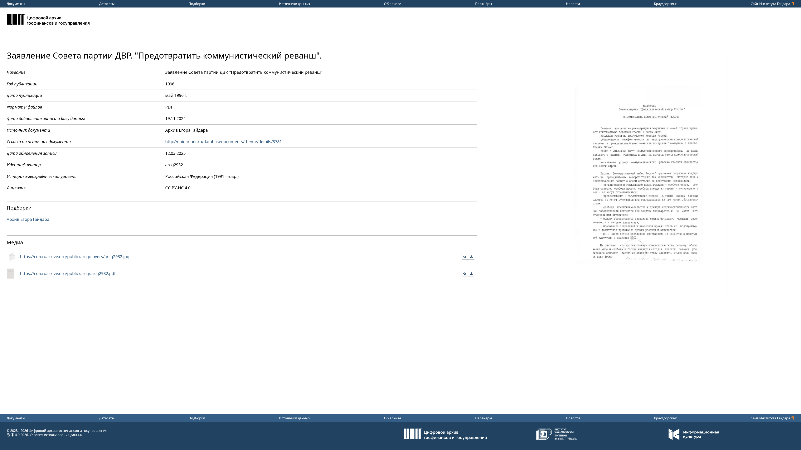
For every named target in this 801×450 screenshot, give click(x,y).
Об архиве (392, 4)
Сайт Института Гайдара (771, 4)
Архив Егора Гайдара (28, 219)
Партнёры (483, 4)
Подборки (197, 4)
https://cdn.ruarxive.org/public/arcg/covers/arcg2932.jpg (74, 256)
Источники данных (294, 4)
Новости (573, 4)
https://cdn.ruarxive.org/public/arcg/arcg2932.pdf (68, 273)
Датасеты (107, 4)
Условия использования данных (56, 434)
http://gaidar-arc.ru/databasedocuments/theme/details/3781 (223, 141)
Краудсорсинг (665, 4)
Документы (16, 4)
